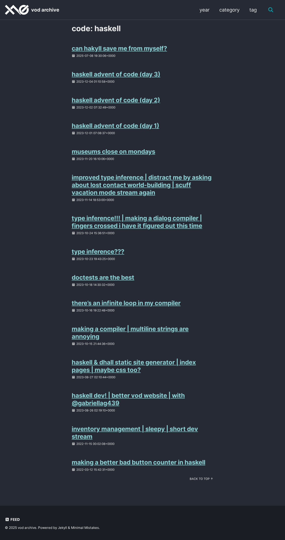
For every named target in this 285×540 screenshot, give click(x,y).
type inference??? (98, 251)
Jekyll (62, 528)
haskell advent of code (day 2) (116, 100)
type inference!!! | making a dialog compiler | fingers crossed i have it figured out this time (137, 221)
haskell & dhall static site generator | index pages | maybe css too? (134, 366)
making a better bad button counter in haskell (138, 462)
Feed (15, 519)
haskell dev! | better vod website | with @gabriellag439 (128, 399)
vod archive (45, 10)
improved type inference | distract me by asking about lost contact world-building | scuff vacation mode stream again (142, 185)
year (205, 10)
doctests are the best (103, 277)
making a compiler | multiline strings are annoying (130, 332)
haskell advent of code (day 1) (115, 125)
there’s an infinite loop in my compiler (126, 303)
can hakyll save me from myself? (119, 48)
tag (253, 10)
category (229, 10)
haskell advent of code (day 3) (116, 74)
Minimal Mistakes (85, 528)
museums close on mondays (113, 151)
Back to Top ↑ (201, 479)
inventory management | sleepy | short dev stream (135, 432)
